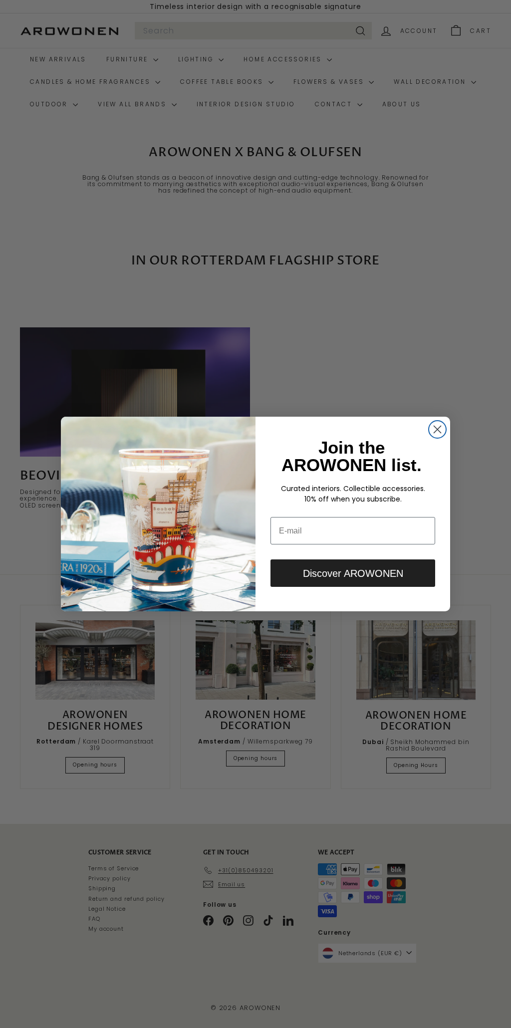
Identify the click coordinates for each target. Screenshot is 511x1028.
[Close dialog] (437, 429)
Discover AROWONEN (353, 573)
